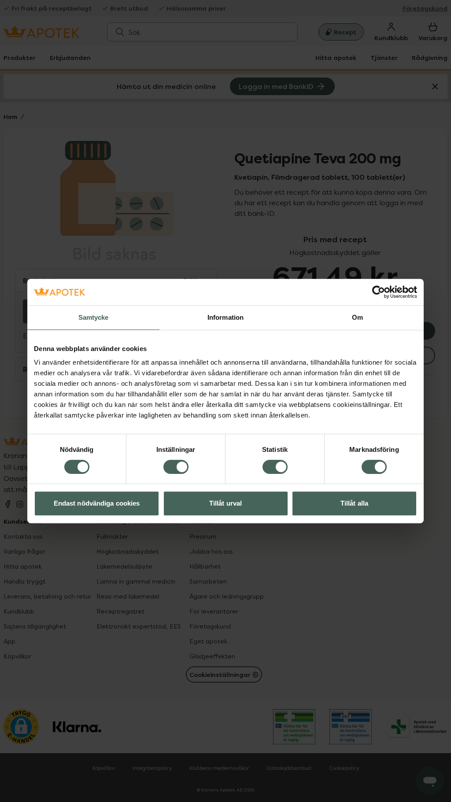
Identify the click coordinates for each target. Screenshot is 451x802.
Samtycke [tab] (93, 317)
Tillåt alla (354, 503)
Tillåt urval (225, 503)
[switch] (176, 467)
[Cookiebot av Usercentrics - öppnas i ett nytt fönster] (378, 292)
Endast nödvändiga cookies (97, 503)
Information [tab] (225, 317)
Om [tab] (357, 317)
